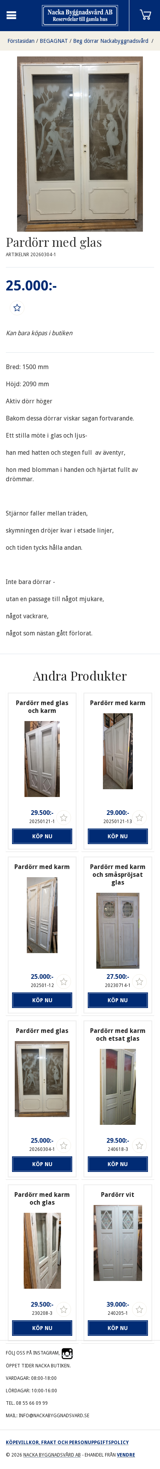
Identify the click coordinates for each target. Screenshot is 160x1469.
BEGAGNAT (54, 41)
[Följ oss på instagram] (67, 1353)
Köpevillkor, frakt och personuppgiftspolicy (67, 1442)
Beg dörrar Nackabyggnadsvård (111, 41)
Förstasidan (21, 41)
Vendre (126, 1455)
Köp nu (42, 836)
